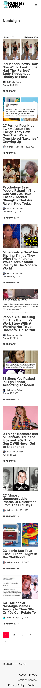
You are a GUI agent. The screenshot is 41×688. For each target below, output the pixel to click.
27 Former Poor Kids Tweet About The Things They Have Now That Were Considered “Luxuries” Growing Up (20, 134)
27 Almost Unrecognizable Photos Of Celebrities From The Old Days (19, 500)
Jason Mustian (16, 208)
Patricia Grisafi (16, 390)
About (22, 674)
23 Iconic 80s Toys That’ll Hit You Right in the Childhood (20, 554)
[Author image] (4, 82)
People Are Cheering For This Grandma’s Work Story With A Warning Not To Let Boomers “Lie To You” (19, 323)
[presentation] (20, 48)
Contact (32, 685)
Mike (11, 617)
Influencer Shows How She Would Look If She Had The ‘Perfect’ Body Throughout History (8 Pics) (20, 70)
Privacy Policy (16, 685)
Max (11, 147)
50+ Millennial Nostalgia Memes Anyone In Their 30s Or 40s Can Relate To (19, 607)
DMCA (33, 674)
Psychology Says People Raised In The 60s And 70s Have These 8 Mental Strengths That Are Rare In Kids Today (19, 195)
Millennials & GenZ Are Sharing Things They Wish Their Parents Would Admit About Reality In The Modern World (20, 260)
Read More (11, 91)
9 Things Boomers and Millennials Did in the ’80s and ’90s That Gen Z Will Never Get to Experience (20, 440)
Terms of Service (27, 679)
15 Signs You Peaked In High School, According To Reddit (19, 382)
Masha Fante (15, 82)
